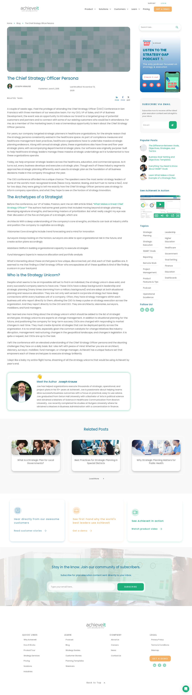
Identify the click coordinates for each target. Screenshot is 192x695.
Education (170, 271)
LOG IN (163, 3)
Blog (68, 645)
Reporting (148, 257)
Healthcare (170, 247)
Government (171, 253)
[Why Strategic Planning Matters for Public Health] (156, 447)
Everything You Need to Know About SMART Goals (163, 167)
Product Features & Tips (150, 280)
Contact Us (116, 655)
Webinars (70, 666)
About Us (115, 639)
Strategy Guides (73, 650)
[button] (111, 586)
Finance (169, 265)
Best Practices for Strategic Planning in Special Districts (96, 461)
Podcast (147, 288)
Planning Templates (75, 660)
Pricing (27, 660)
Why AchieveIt (30, 639)
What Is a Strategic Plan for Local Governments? (35, 461)
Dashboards (171, 277)
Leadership (170, 232)
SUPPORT (151, 3)
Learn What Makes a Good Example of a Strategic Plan (162, 176)
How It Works (29, 645)
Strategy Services (32, 655)
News (113, 650)
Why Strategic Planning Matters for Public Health (156, 461)
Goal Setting (171, 259)
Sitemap (155, 650)
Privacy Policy (157, 639)
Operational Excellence (149, 296)
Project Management (150, 271)
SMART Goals (149, 251)
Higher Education (170, 240)
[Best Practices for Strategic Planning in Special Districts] (96, 447)
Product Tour (29, 650)
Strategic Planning (147, 234)
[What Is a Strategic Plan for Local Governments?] (36, 447)
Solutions (28, 666)
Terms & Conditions (160, 645)
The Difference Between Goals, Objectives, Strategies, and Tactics (164, 148)
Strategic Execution (148, 243)
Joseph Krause (67, 381)
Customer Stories (74, 655)
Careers (115, 645)
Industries (28, 671)
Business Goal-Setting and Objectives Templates (162, 158)
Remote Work (149, 263)
